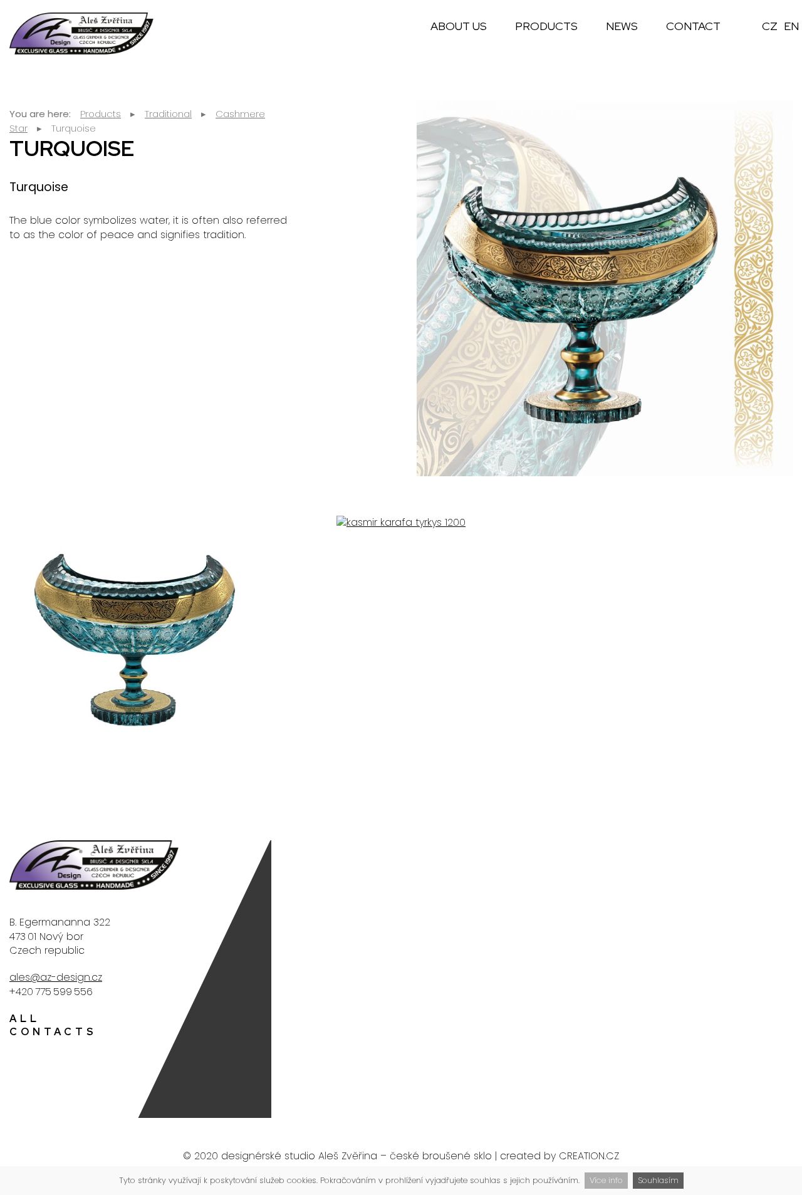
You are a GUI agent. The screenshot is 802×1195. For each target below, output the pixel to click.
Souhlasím (658, 1180)
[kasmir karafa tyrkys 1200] (401, 523)
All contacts (53, 1025)
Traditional (168, 113)
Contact (693, 26)
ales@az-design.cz (55, 977)
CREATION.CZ (589, 1156)
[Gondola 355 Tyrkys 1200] (134, 635)
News (622, 26)
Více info (606, 1180)
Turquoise (73, 128)
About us (458, 26)
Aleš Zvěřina (347, 1156)
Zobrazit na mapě (738, 988)
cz (770, 26)
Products (546, 26)
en (791, 26)
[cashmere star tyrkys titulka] (605, 288)
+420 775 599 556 (51, 991)
